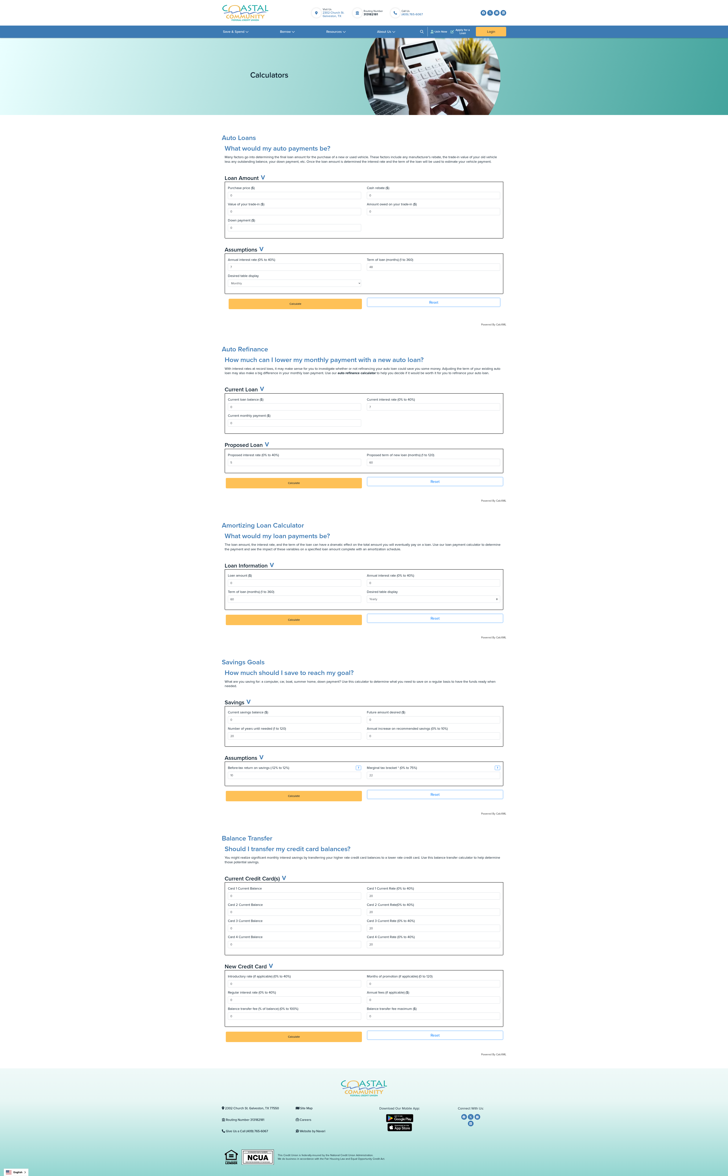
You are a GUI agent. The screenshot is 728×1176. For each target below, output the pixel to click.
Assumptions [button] (241, 250)
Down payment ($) (241, 220)
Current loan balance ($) (245, 399)
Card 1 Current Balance (245, 888)
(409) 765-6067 (412, 14)
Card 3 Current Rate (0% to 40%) (391, 921)
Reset (433, 302)
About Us (384, 31)
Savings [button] (234, 702)
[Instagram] (497, 13)
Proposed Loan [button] (244, 445)
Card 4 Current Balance (245, 937)
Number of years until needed (257, 728)
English (17, 1172)
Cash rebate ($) (378, 188)
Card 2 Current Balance (245, 905)
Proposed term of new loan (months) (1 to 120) (400, 455)
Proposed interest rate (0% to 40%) (253, 455)
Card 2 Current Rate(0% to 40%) (390, 905)
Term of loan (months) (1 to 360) (390, 260)
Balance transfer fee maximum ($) (392, 1009)
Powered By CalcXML (493, 325)
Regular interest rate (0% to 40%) (252, 992)
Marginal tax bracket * (392, 768)
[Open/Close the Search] (422, 32)
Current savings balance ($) (248, 712)
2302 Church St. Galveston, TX (333, 14)
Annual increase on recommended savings (407, 728)
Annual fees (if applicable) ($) (388, 992)
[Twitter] (490, 13)
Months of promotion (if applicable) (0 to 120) (399, 976)
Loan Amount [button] (242, 178)
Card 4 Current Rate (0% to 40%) (391, 937)
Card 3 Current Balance (245, 921)
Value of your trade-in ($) (246, 204)
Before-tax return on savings (258, 768)
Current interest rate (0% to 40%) (391, 399)
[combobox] (16, 1172)
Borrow (285, 31)
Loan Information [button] (246, 565)
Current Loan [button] (241, 389)
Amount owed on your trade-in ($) (392, 204)
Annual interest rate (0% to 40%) (251, 260)
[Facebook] (483, 13)
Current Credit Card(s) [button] (252, 878)
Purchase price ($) (241, 188)
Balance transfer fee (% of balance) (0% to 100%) (263, 1009)
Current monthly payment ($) (249, 416)
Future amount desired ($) (386, 712)
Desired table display (243, 276)
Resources (334, 31)
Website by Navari (312, 1131)
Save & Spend (233, 31)
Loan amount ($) (240, 575)
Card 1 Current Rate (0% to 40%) (390, 888)
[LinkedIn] (503, 13)
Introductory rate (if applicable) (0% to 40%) (259, 976)
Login (491, 31)
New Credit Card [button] (246, 966)
